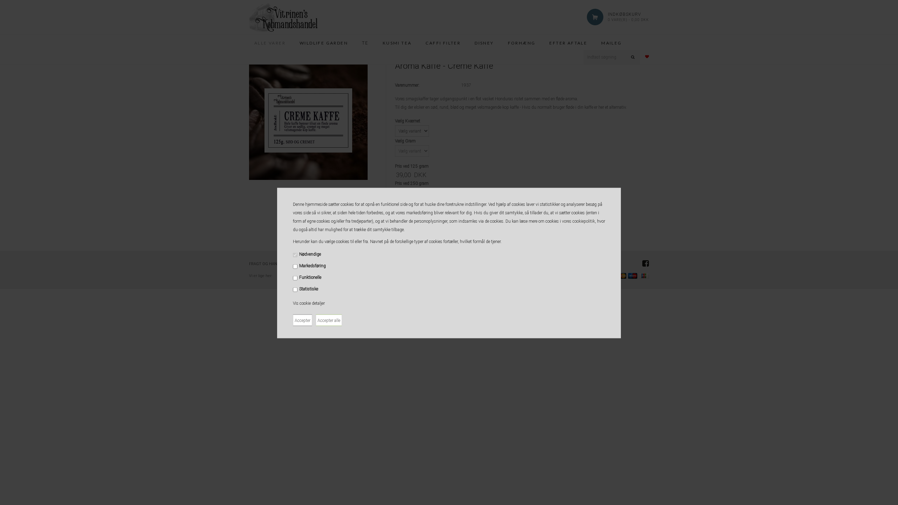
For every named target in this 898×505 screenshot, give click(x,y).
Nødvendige (310, 254)
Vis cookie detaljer (309, 303)
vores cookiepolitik (578, 221)
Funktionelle (310, 277)
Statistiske (308, 289)
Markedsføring (312, 265)
